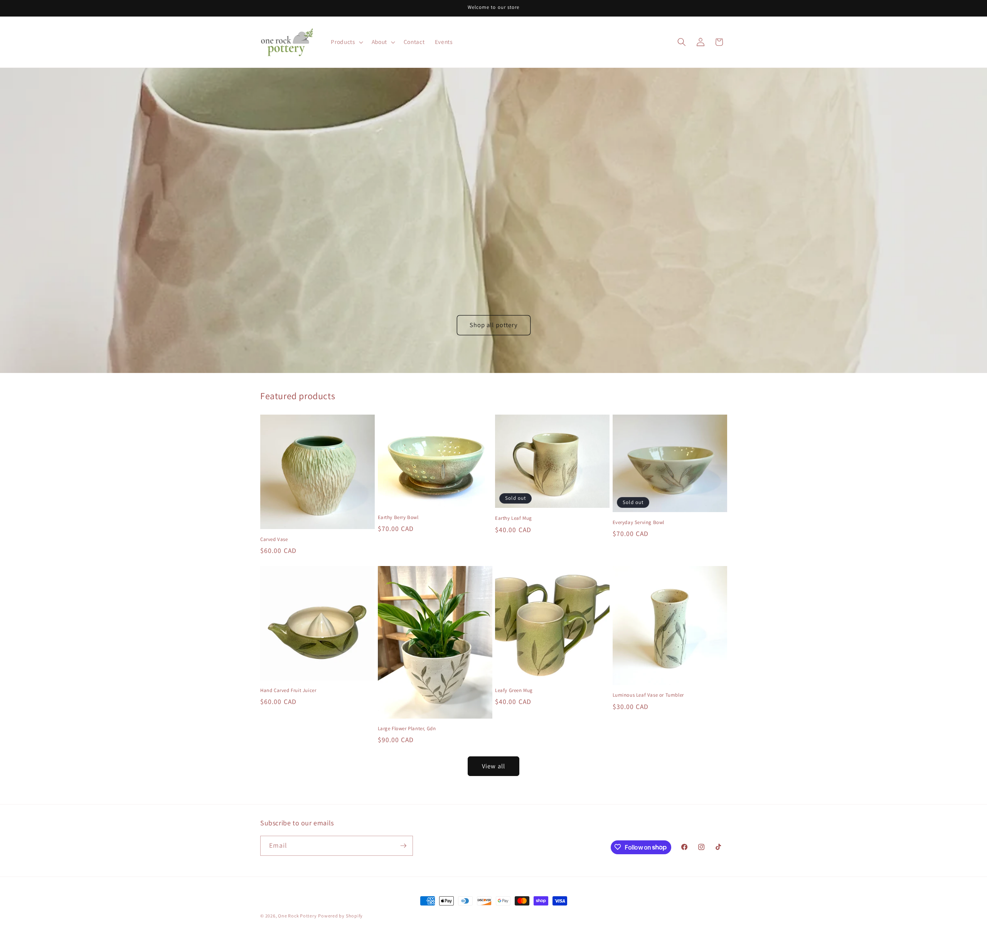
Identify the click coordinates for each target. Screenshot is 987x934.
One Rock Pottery (297, 916)
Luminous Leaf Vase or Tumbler (648, 695)
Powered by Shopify (340, 916)
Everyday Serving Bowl (639, 522)
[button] (346, 42)
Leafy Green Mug (514, 690)
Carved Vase (274, 539)
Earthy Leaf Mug (513, 518)
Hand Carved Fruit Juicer (288, 690)
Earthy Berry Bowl (398, 517)
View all (493, 766)
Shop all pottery (493, 325)
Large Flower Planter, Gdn (407, 729)
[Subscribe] (403, 846)
